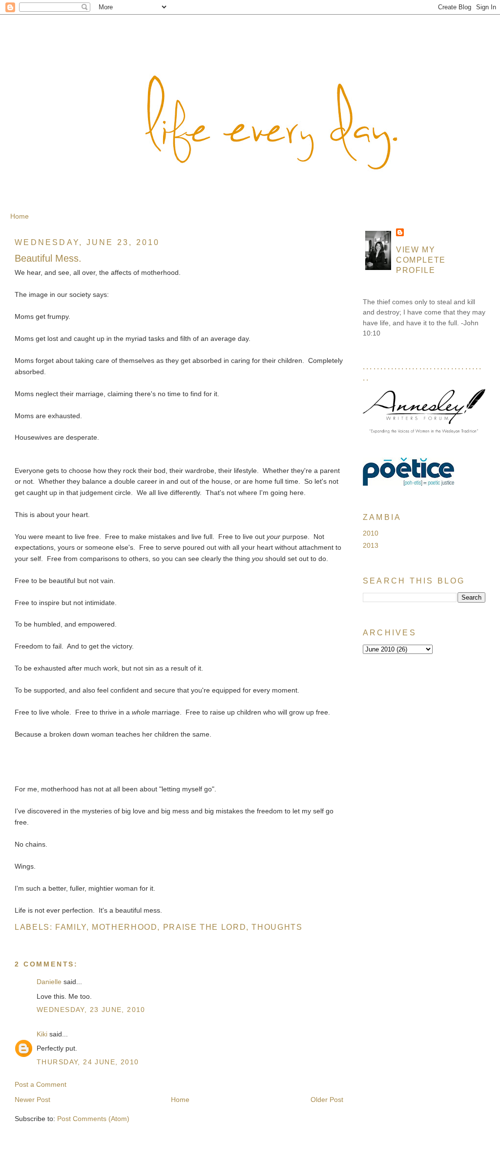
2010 (370, 533)
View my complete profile (421, 259)
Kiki (42, 1034)
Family (70, 926)
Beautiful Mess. (48, 258)
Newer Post (32, 1099)
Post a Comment (40, 1084)
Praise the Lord (204, 926)
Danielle (49, 982)
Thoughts (276, 926)
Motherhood (124, 926)
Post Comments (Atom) (93, 1119)
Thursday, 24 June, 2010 (88, 1062)
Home (19, 216)
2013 (370, 545)
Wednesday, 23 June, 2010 (91, 1009)
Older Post (327, 1099)
